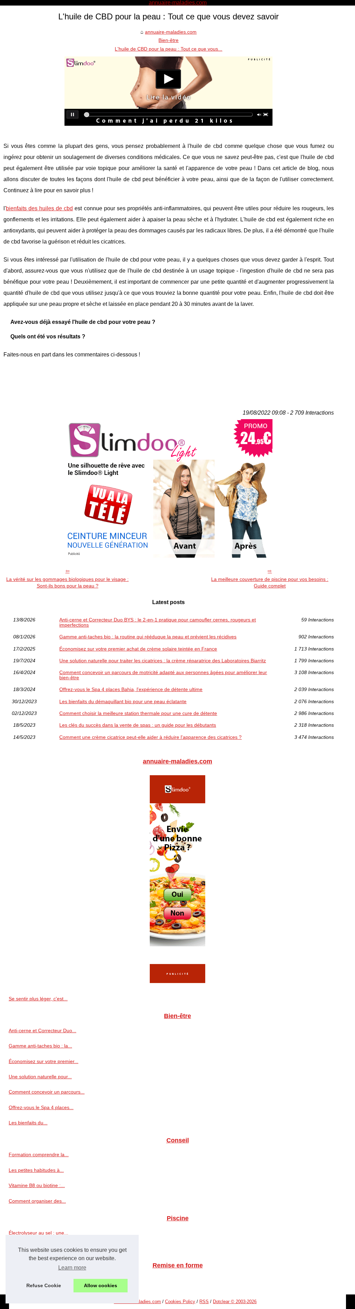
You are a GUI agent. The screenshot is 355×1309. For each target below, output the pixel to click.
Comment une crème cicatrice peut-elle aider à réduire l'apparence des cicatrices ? (150, 737)
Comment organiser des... (37, 1201)
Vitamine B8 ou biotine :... (37, 1185)
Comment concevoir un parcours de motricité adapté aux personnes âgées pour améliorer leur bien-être (163, 675)
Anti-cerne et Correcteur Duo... (42, 1030)
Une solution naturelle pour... (40, 1076)
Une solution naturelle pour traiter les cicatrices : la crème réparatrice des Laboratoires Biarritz (162, 660)
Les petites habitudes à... (36, 1170)
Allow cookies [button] (100, 1285)
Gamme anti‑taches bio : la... (40, 1046)
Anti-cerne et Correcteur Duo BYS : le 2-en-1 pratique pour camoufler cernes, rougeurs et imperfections (157, 622)
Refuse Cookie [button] (43, 1285)
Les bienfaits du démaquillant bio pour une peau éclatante (123, 701)
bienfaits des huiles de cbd (39, 208)
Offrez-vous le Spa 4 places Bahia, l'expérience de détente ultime (130, 689)
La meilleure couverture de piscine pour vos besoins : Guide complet (269, 582)
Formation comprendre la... (39, 1154)
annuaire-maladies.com (171, 32)
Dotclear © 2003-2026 (235, 1301)
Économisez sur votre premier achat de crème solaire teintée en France (138, 648)
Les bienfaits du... (28, 1122)
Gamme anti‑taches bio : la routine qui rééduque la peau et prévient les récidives (147, 636)
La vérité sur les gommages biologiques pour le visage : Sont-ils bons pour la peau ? (67, 582)
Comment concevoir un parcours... (47, 1092)
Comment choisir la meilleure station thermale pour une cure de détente (138, 713)
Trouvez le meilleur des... (36, 1280)
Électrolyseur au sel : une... (38, 1233)
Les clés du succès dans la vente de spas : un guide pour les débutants (137, 725)
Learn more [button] (72, 1268)
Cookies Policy (180, 1301)
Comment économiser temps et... (45, 1248)
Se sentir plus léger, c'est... (38, 998)
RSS (204, 1301)
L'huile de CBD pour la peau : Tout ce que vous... (168, 49)
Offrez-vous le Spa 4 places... (41, 1107)
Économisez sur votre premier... (43, 1061)
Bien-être (168, 40)
